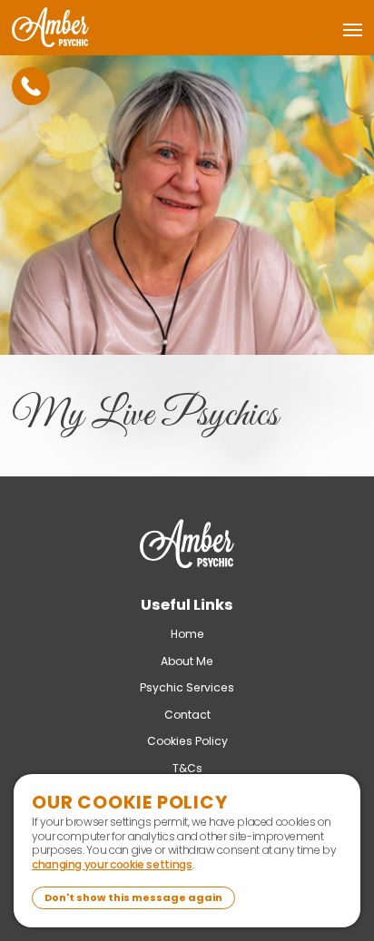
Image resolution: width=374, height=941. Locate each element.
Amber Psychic (187, 549)
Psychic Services (187, 687)
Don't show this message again (133, 897)
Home (187, 634)
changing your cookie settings (112, 864)
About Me (187, 661)
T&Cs (187, 768)
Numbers (31, 86)
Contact (187, 714)
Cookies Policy (187, 741)
